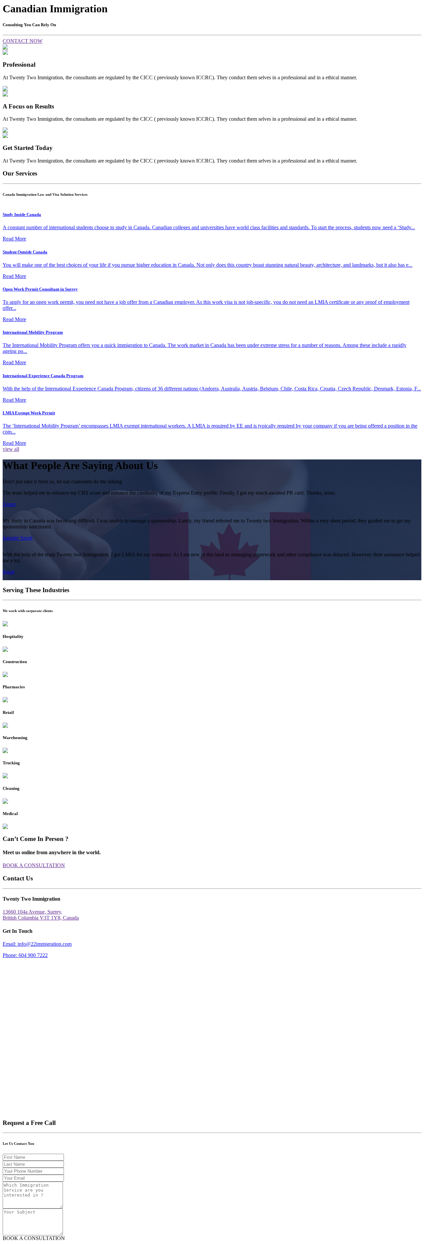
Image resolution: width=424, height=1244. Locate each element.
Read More (14, 239)
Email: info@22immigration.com (37, 944)
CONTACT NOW (22, 41)
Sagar (9, 572)
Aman (9, 504)
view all (11, 449)
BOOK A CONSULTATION (34, 865)
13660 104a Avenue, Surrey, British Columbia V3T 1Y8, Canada (41, 915)
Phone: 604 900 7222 (25, 955)
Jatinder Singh (17, 538)
